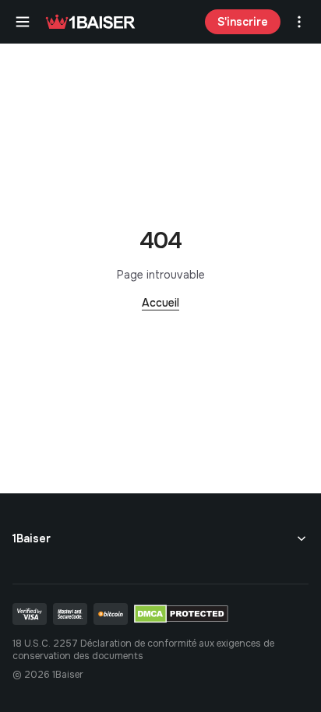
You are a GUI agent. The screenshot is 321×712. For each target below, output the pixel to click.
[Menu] (22, 22)
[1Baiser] (90, 22)
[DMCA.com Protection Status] (181, 614)
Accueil (160, 303)
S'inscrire (242, 22)
